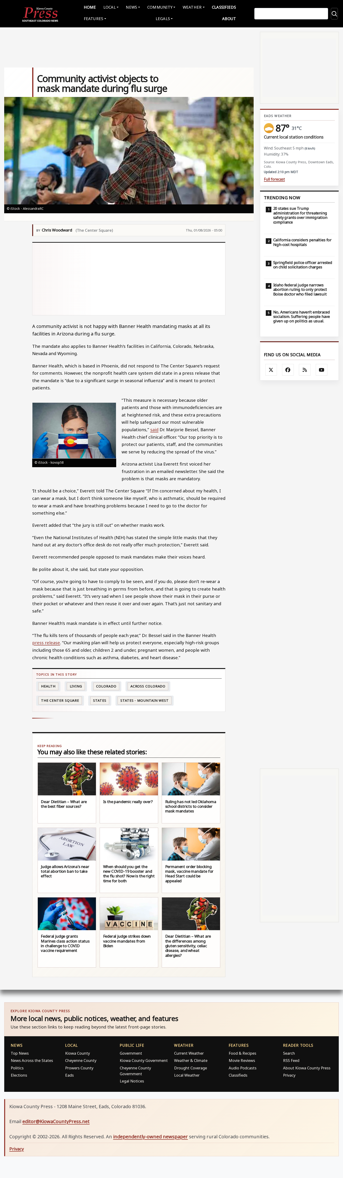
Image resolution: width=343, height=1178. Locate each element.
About (229, 18)
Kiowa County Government (144, 1060)
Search (289, 1053)
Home (90, 7)
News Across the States (32, 1060)
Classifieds (224, 7)
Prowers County (79, 1068)
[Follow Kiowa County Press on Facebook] (288, 370)
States (99, 700)
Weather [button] (192, 7)
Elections (19, 1075)
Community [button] (159, 7)
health (48, 686)
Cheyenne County (80, 1060)
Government (131, 1053)
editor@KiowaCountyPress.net (56, 1121)
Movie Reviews (242, 1060)
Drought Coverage (190, 1068)
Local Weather (187, 1075)
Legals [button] (163, 18)
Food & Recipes (242, 1053)
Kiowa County (77, 1053)
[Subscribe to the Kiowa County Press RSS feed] (305, 370)
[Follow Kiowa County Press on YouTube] (321, 370)
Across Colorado (148, 686)
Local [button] (109, 7)
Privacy (289, 1075)
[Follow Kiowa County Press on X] (271, 370)
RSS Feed (291, 1060)
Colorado (106, 686)
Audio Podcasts (242, 1068)
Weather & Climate (190, 1060)
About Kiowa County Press (306, 1068)
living (76, 686)
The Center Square (60, 700)
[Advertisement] (129, 279)
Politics (17, 1068)
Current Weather (189, 1053)
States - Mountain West (144, 700)
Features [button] (93, 18)
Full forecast (274, 179)
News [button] (131, 7)
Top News (20, 1053)
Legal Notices (132, 1081)
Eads (69, 1075)
